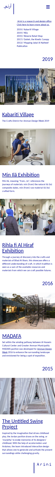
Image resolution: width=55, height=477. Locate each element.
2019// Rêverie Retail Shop (30, 36)
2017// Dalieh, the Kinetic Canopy (33, 39)
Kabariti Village (18, 115)
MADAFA (11, 336)
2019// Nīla (22, 33)
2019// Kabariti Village (28, 29)
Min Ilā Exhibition (20, 175)
